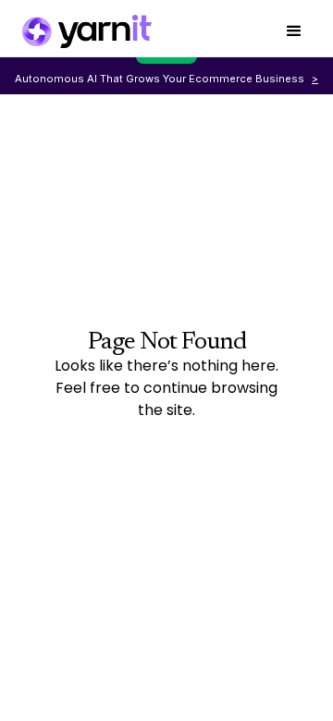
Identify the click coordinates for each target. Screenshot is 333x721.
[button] (294, 32)
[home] (87, 31)
